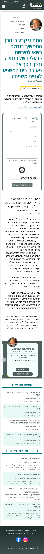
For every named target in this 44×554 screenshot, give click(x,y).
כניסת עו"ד (14, 1)
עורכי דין (35, 531)
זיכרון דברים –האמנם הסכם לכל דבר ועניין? (24, 488)
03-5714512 (21, 374)
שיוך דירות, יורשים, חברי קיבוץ (30, 401)
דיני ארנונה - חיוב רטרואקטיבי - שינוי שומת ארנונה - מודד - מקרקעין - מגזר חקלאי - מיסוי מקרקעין (23, 482)
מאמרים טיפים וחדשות (17, 21)
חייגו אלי (22, 28)
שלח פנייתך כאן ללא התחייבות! (22, 185)
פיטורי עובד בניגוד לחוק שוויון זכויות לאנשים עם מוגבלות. (22, 505)
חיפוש (24, 7)
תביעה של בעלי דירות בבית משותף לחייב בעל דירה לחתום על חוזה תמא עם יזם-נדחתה (23, 421)
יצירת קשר (10, 533)
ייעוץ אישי (22, 25)
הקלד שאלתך (28, 144)
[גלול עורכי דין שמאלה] (4, 359)
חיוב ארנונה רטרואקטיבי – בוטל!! (28, 474)
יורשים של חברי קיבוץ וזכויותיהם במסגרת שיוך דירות (23, 393)
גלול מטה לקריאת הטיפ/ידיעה (31, 107)
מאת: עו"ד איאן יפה (33, 510)
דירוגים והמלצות (20, 32)
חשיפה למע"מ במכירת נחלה (29, 458)
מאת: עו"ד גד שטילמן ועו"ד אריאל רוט (27, 478)
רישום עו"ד (5, 1)
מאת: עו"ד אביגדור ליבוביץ (31, 462)
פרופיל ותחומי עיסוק (18, 17)
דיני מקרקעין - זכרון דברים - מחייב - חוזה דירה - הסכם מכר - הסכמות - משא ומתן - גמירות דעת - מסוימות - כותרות (22, 497)
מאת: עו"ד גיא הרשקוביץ (32, 492)
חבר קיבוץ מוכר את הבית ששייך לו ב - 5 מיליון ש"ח (23, 435)
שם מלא (29, 124)
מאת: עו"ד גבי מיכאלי (35, 81)
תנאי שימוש (31, 533)
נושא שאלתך (28, 139)
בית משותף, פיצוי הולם (32, 429)
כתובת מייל (28, 134)
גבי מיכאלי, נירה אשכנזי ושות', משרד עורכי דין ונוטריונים (22, 349)
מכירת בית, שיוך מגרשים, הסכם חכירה (27, 443)
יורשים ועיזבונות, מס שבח (31, 415)
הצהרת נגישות (20, 533)
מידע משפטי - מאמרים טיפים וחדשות (18, 531)
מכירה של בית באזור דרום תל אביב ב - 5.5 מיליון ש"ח (22, 407)
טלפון (30, 129)
